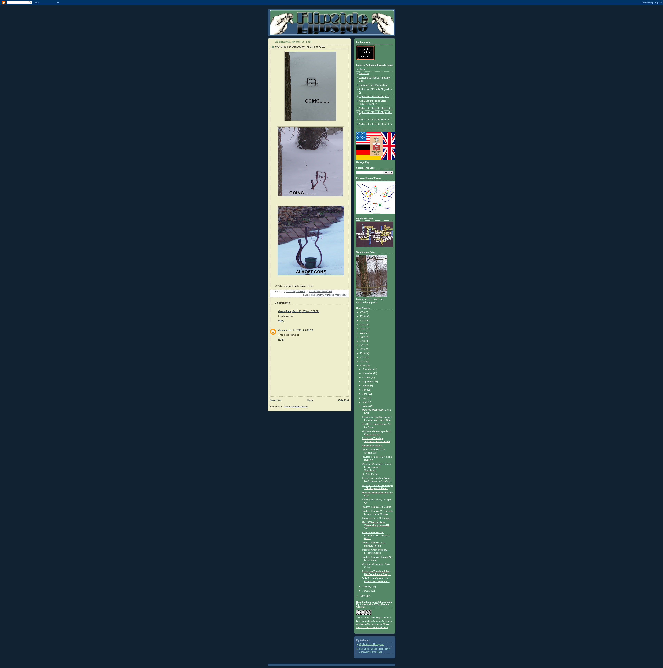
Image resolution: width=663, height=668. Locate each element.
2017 (362, 345)
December (367, 369)
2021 (362, 333)
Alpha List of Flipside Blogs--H (374, 96)
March (365, 406)
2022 (362, 329)
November (367, 373)
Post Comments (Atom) (296, 407)
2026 (362, 312)
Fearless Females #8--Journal (376, 507)
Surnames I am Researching (373, 85)
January (366, 591)
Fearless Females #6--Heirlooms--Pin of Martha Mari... (375, 535)
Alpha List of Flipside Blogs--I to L (376, 108)
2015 (362, 353)
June (365, 394)
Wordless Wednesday (335, 295)
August (366, 385)
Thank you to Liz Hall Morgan (376, 518)
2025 (362, 316)
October (366, 377)
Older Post (343, 400)
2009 (362, 596)
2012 (362, 357)
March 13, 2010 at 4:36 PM (299, 330)
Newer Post (275, 400)
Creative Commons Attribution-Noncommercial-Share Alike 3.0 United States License (374, 624)
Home (310, 400)
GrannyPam (284, 311)
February (367, 587)
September (368, 382)
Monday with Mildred (372, 446)
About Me (364, 73)
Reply (281, 321)
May (364, 398)
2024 (362, 320)
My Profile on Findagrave (371, 644)
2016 (362, 349)
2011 (362, 361)
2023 (362, 325)
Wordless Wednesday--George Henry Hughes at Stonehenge (377, 467)
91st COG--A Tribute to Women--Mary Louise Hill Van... (375, 525)
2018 (362, 341)
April (365, 402)
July (364, 390)
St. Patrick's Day (370, 474)
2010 (362, 365)
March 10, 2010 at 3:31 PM (305, 311)
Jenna (281, 330)
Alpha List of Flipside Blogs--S (374, 120)
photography (317, 295)
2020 (362, 337)
